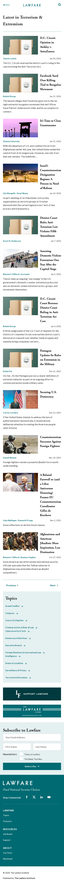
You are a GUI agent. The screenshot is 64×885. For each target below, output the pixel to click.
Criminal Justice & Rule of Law (20, 627)
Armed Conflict (13, 606)
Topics (6, 815)
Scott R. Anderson (12, 241)
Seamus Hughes (28, 557)
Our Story (7, 852)
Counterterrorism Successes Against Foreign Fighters (50, 441)
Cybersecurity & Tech (16, 631)
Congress (10, 613)
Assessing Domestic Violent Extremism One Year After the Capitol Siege (50, 260)
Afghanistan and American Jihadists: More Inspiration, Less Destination (50, 543)
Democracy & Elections (17, 638)
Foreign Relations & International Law (24, 652)
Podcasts (7, 821)
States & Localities (15, 663)
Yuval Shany (22, 193)
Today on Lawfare (32, 754)
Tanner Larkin (9, 58)
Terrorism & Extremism (17, 677)
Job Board (7, 834)
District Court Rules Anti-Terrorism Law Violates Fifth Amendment (49, 227)
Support (7, 840)
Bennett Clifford (11, 274)
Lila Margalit (9, 193)
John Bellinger (10, 520)
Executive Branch (14, 645)
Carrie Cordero (10, 412)
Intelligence (12, 656)
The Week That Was (33, 759)
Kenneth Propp (25, 520)
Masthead (7, 858)
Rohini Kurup (9, 96)
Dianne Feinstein (11, 141)
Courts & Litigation (15, 620)
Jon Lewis (25, 274)
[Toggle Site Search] (59, 4)
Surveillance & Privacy (16, 670)
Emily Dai (7, 371)
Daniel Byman (9, 457)
